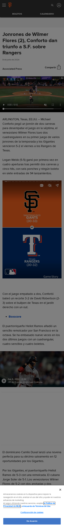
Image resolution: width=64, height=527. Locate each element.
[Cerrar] (60, 489)
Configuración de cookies (32, 512)
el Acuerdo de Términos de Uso (36, 506)
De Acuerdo (32, 521)
